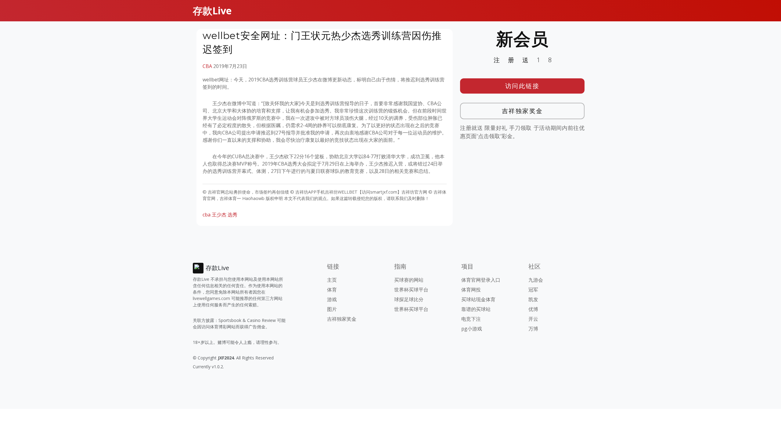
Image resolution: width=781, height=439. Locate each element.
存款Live (212, 10)
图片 (332, 309)
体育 (332, 289)
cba (207, 214)
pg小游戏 (471, 328)
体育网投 (471, 289)
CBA (207, 66)
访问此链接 (522, 86)
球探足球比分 (408, 299)
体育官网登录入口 (480, 280)
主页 (332, 280)
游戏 (332, 299)
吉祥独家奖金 (522, 111)
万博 (533, 328)
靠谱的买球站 (476, 309)
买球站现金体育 (478, 299)
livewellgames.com (211, 298)
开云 (533, 319)
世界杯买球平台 (411, 289)
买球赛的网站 (408, 280)
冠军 (533, 289)
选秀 (232, 214)
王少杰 (219, 214)
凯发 (533, 299)
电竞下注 (471, 319)
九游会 (535, 280)
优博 (533, 309)
